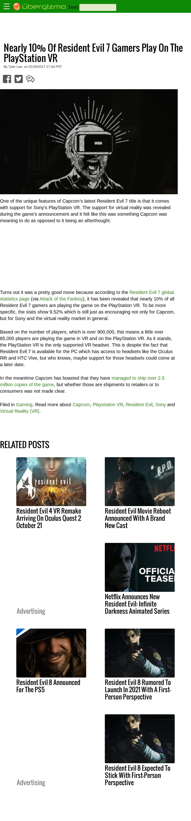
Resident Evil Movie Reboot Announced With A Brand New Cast (138, 518)
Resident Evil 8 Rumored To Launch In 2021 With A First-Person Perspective (138, 689)
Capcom (81, 404)
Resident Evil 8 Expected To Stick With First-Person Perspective (138, 775)
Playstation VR (108, 404)
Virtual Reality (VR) (19, 411)
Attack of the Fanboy (61, 298)
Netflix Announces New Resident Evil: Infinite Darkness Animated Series (137, 604)
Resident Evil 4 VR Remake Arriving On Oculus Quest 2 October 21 (48, 518)
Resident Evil (139, 404)
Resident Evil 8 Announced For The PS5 (48, 686)
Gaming (24, 404)
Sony (160, 404)
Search (73, 7)
